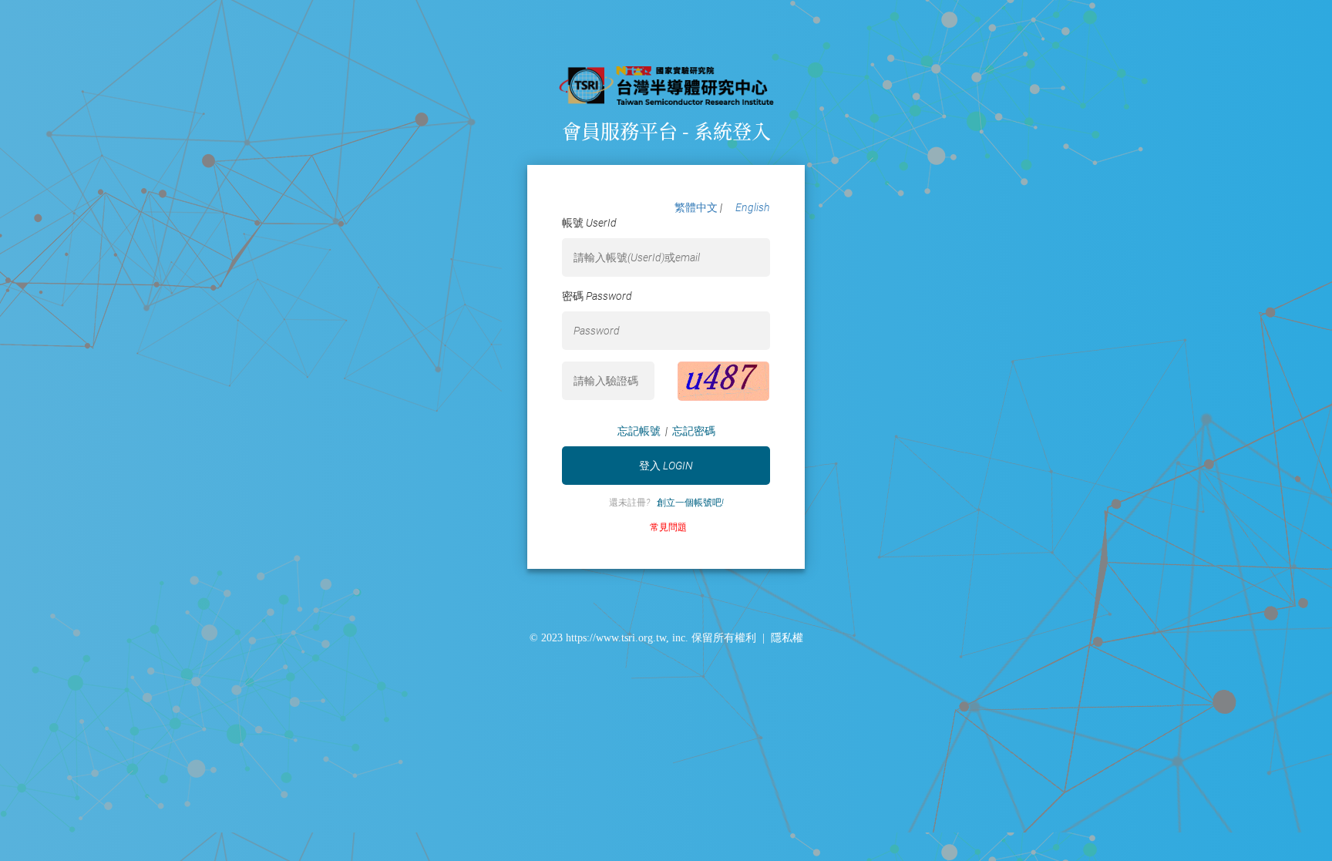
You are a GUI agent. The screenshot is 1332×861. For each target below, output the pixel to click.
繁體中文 (697, 207)
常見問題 (666, 527)
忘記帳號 (639, 431)
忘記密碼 (693, 431)
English (752, 207)
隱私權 (787, 638)
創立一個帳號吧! (690, 502)
